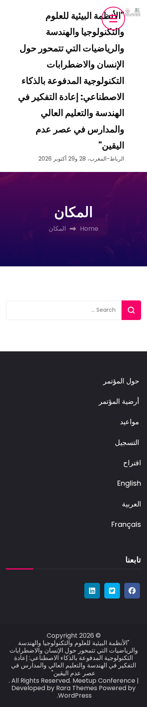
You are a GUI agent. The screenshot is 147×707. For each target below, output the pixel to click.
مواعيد (130, 422)
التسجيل (128, 442)
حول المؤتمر (122, 381)
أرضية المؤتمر (120, 401)
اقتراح (132, 463)
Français (126, 524)
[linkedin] (92, 591)
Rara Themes (76, 688)
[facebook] (132, 591)
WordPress (75, 695)
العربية (131, 504)
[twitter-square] (112, 591)
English (129, 483)
